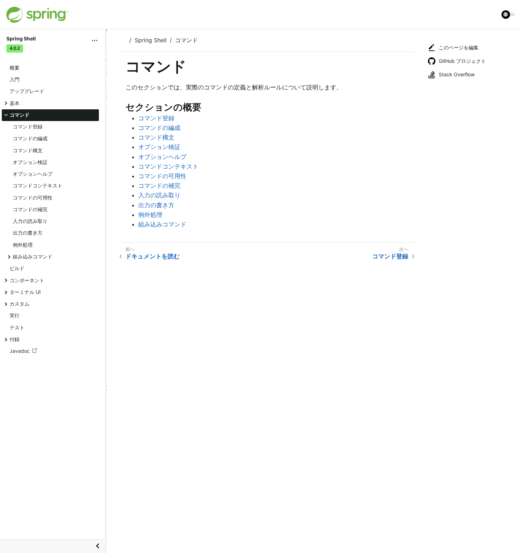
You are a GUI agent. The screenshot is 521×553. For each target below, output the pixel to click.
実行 (14, 315)
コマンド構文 (28, 150)
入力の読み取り (30, 221)
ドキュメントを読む (152, 256)
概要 (14, 68)
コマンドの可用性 (32, 198)
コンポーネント (27, 280)
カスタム (19, 304)
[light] (508, 14)
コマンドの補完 (30, 209)
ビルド (17, 268)
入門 (14, 79)
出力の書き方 (28, 233)
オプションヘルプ (32, 174)
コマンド (19, 115)
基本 (14, 103)
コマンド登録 (28, 127)
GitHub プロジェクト (462, 61)
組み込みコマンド (32, 256)
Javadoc (20, 351)
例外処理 (23, 245)
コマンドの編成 (30, 138)
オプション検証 (30, 162)
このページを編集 (458, 47)
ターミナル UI (25, 292)
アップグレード (27, 91)
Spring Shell (151, 40)
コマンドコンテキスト (37, 185)
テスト (17, 327)
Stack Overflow (457, 74)
